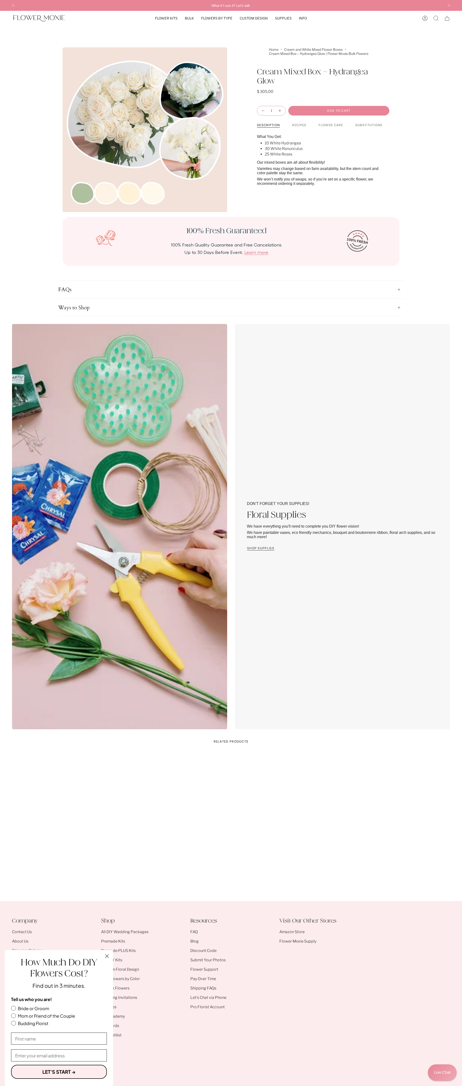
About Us (20, 941)
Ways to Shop (74, 307)
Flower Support (204, 969)
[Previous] (13, 5)
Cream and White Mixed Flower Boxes (313, 49)
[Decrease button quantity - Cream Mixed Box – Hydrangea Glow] (263, 111)
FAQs (64, 289)
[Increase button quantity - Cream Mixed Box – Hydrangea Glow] (280, 111)
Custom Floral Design (120, 969)
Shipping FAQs (203, 988)
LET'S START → (59, 1072)
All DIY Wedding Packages (124, 932)
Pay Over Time (203, 978)
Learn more (256, 252)
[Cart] (447, 18)
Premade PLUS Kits (118, 950)
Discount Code (203, 950)
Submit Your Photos (208, 960)
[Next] (448, 5)
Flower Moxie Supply (297, 941)
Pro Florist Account (207, 1007)
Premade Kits (113, 941)
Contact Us (22, 932)
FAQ (194, 932)
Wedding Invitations (119, 997)
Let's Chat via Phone (208, 997)
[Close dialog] (107, 956)
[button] (166, 18)
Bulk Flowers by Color (120, 978)
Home (273, 49)
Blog (194, 941)
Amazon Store (292, 932)
